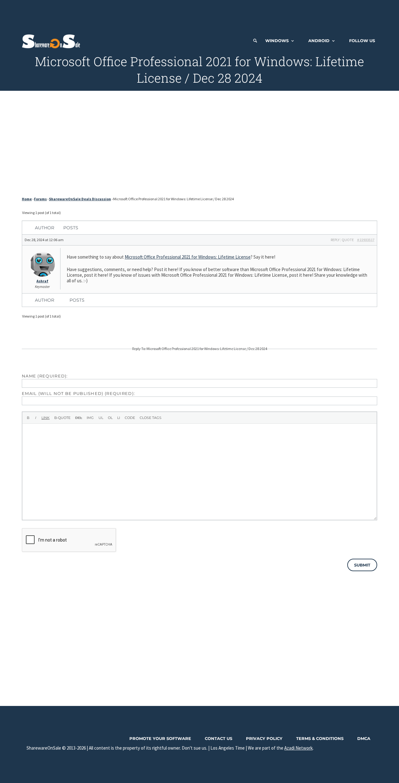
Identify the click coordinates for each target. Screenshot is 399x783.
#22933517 (365, 239)
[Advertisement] (199, 14)
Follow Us (362, 40)
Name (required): (45, 375)
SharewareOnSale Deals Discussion (80, 199)
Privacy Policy (264, 738)
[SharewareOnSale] (52, 40)
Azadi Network (298, 748)
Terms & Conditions (320, 738)
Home (27, 199)
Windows (277, 40)
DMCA (363, 738)
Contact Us (218, 738)
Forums (40, 199)
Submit (362, 564)
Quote (348, 239)
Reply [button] (335, 239)
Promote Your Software (160, 738)
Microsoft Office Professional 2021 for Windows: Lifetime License (188, 257)
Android (318, 40)
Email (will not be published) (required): (78, 393)
